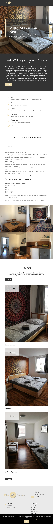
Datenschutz (35, 513)
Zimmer (33, 505)
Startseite (34, 503)
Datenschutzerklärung (29, 519)
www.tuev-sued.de (28, 168)
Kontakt (33, 507)
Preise (9, 279)
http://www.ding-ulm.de (28, 175)
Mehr (9, 84)
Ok (26, 521)
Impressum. (37, 519)
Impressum (34, 511)
